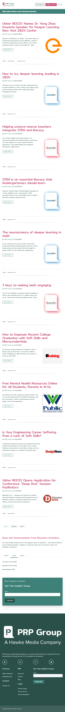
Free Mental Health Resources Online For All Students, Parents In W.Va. (29, 385)
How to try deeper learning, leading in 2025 (30, 75)
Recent (6, 555)
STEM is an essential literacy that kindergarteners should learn (27, 181)
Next (22, 526)
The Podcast (40, 4)
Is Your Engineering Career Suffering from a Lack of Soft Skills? (29, 434)
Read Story (7, 50)
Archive (22, 555)
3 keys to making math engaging (26, 285)
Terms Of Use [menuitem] (22, 692)
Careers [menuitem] (20, 677)
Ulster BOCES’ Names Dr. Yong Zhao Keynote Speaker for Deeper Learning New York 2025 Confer (30, 27)
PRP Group (7, 34)
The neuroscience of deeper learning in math (31, 234)
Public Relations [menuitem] (7, 674)
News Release (11, 61)
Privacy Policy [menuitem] (22, 689)
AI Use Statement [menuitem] (23, 695)
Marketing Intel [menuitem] (7, 677)
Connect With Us (51, 4)
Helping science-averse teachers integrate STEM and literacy (26, 128)
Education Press (21, 61)
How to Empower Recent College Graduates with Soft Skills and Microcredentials (26, 338)
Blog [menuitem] (19, 679)
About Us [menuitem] (21, 674)
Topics (14, 555)
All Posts (14, 526)
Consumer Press (12, 370)
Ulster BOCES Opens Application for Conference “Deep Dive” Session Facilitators (29, 484)
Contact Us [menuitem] (6, 686)
